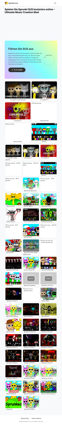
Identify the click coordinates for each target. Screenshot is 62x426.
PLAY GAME (18, 70)
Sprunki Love (13, 3)
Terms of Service (36, 418)
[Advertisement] (31, 28)
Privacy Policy (25, 418)
